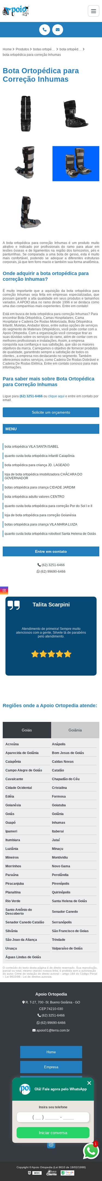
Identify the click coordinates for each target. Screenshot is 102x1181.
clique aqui (56, 396)
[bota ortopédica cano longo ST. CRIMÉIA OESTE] (76, 163)
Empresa (51, 1067)
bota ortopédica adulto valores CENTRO (34, 497)
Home (51, 1052)
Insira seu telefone (53, 1107)
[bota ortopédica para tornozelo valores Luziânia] (26, 114)
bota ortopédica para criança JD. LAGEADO (37, 465)
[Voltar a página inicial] (16, 10)
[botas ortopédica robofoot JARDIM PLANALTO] (26, 213)
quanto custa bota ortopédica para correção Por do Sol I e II (48, 506)
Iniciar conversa (53, 1132)
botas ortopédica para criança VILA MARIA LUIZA (41, 524)
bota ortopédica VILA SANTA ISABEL (32, 446)
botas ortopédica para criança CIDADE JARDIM (40, 487)
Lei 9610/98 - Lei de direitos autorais (28, 976)
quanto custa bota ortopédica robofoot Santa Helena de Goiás (50, 534)
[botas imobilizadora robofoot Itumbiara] (26, 163)
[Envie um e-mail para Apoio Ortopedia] (57, 29)
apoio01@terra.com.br (53, 1030)
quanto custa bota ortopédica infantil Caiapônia (40, 456)
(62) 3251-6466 (32, 396)
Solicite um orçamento (51, 412)
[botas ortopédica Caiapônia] (76, 114)
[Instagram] (51, 1144)
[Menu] (93, 11)
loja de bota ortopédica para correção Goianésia (40, 515)
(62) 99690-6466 (53, 571)
